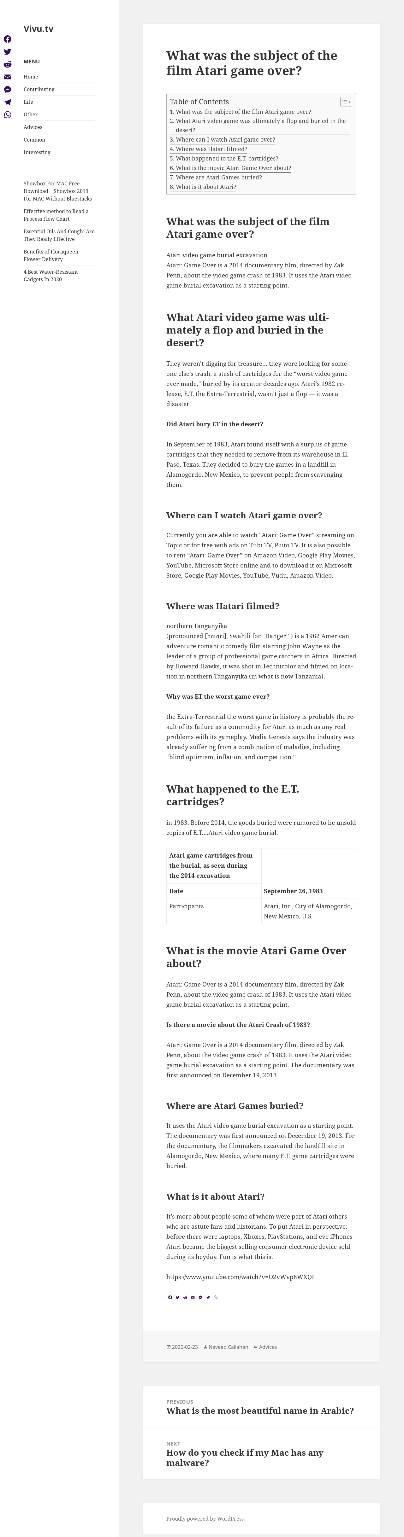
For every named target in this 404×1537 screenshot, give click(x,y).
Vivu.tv (38, 28)
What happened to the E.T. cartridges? (227, 158)
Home (31, 76)
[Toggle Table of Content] (343, 101)
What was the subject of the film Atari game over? (243, 111)
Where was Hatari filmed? (211, 149)
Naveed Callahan (228, 1346)
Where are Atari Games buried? (219, 177)
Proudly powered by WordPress (205, 1518)
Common (34, 139)
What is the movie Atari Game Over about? (233, 168)
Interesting (37, 152)
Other (31, 114)
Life (28, 101)
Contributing (39, 89)
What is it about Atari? (206, 186)
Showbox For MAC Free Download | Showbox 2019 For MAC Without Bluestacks (58, 191)
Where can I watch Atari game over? (225, 139)
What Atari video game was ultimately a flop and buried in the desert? (261, 125)
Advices (33, 127)
